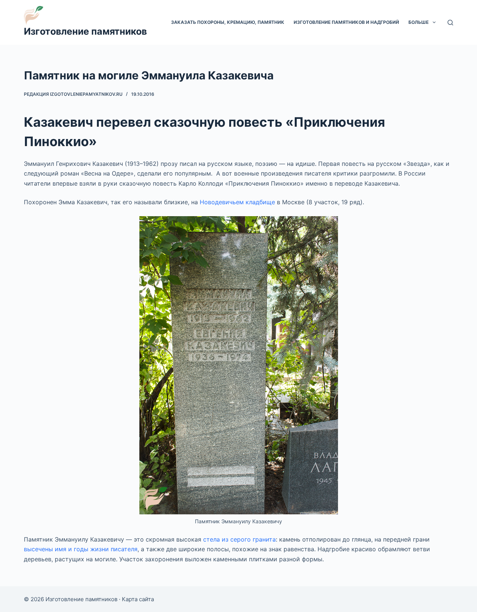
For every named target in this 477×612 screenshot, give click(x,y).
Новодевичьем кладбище (237, 202)
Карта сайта (138, 599)
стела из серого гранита (239, 539)
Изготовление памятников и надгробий (346, 22)
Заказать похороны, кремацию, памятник (227, 22)
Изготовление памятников (85, 31)
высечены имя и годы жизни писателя (81, 549)
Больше (418, 22)
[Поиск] (450, 22)
